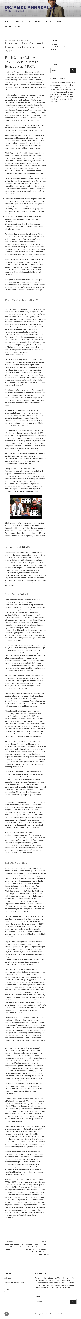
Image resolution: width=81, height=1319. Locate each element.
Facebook (19, 21)
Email (29, 21)
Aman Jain (23, 40)
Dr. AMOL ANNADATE (28, 7)
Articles (8, 26)
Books (17, 26)
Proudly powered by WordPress (57, 1314)
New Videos (61, 21)
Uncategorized (15, 1229)
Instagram (49, 21)
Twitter (37, 21)
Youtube (8, 21)
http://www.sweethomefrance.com (24, 120)
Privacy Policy (39, 1314)
